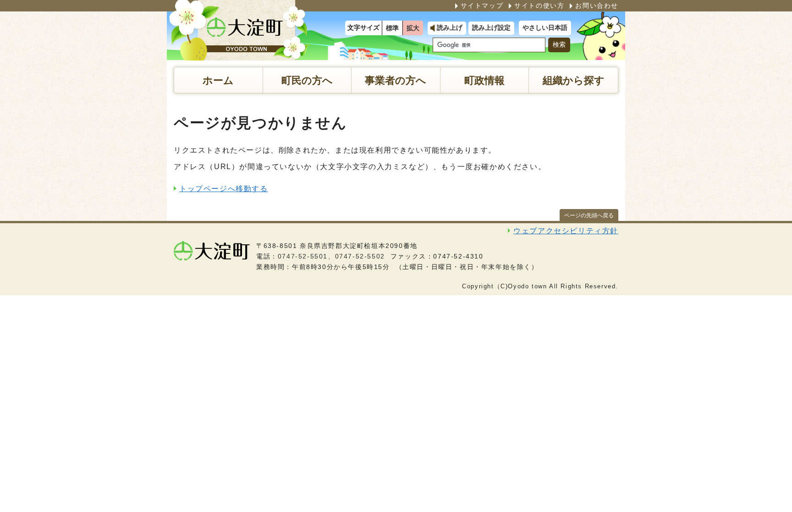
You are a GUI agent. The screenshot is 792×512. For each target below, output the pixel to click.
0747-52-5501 (303, 256)
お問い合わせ (596, 5)
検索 (559, 44)
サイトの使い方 (539, 5)
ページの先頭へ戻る (589, 215)
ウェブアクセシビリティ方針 (565, 231)
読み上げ (449, 27)
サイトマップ (482, 5)
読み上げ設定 (491, 27)
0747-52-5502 (360, 256)
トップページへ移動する (223, 189)
